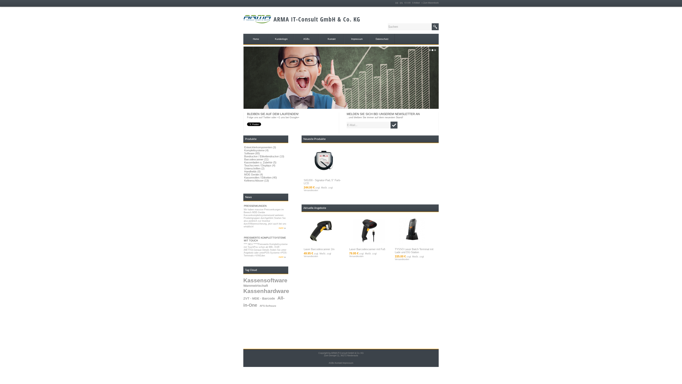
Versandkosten (311, 190)
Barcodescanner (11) (256, 159)
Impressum (348, 363)
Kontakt (338, 363)
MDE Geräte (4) (253, 174)
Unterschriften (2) (254, 168)
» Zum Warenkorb (430, 3)
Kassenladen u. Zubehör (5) (260, 162)
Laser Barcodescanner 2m (319, 249)
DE (396, 3)
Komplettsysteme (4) (256, 150)
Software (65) (252, 153)
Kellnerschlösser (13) (256, 180)
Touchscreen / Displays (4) (259, 165)
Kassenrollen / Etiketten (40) (260, 177)
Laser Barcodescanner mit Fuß (367, 249)
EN (401, 3)
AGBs (331, 363)
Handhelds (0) (252, 171)
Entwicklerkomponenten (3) (260, 147)
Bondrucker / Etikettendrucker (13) (264, 156)
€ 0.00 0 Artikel (413, 3)
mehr (282, 228)
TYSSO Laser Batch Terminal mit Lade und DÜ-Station (414, 251)
